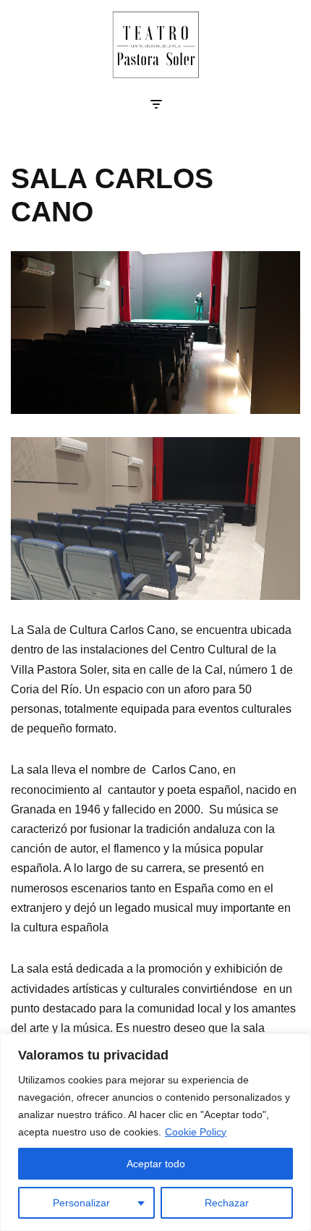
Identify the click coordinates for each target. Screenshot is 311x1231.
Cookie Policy (195, 1132)
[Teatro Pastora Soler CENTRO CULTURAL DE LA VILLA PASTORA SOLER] (155, 45)
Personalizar (81, 1203)
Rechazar (227, 1203)
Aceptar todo (156, 1163)
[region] (155, 1132)
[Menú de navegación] (156, 104)
